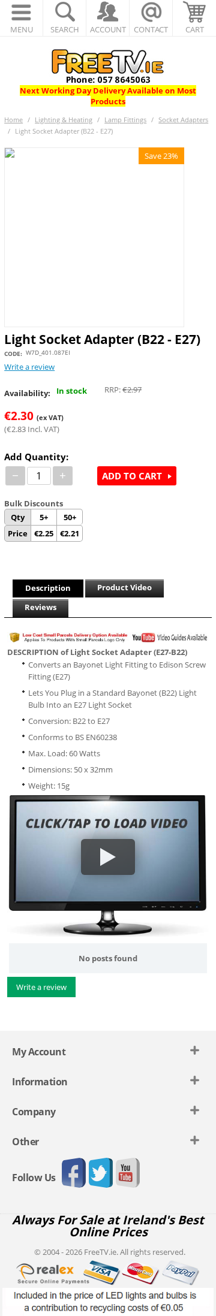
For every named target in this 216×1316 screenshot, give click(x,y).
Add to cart (132, 476)
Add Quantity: (36, 457)
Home (13, 119)
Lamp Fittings (125, 119)
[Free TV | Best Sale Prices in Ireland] (108, 62)
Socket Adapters (183, 119)
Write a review (29, 366)
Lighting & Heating (63, 119)
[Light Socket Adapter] (94, 237)
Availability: (27, 393)
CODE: (13, 353)
